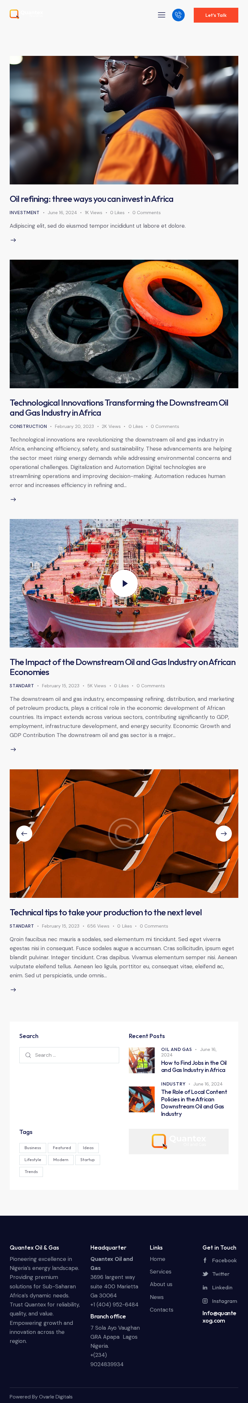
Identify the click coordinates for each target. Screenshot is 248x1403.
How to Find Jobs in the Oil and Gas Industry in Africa (194, 1066)
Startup (87, 1159)
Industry (173, 1084)
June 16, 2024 (62, 212)
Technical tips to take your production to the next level (106, 912)
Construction (28, 426)
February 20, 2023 (74, 426)
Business (33, 1147)
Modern (60, 1159)
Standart (22, 686)
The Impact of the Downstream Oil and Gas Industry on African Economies (122, 666)
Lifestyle (33, 1159)
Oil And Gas (176, 1049)
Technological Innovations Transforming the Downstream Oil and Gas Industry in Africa (119, 407)
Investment (25, 212)
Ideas (88, 1147)
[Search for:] (69, 1054)
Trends (31, 1171)
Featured (62, 1147)
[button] (24, 834)
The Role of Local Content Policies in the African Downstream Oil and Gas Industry (194, 1102)
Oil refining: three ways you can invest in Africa (91, 198)
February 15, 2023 (60, 686)
